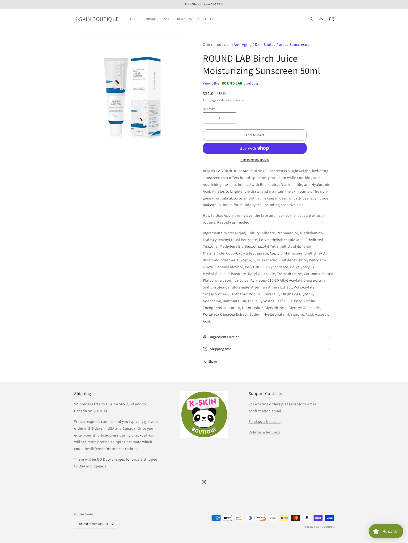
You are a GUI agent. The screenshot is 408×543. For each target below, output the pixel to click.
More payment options (254, 159)
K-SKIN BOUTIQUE (324, 526)
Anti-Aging (243, 44)
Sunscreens (299, 44)
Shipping (209, 100)
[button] (134, 19)
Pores (281, 44)
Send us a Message (264, 421)
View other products (231, 83)
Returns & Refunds (264, 432)
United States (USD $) (93, 524)
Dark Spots (264, 44)
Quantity (209, 109)
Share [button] (212, 361)
